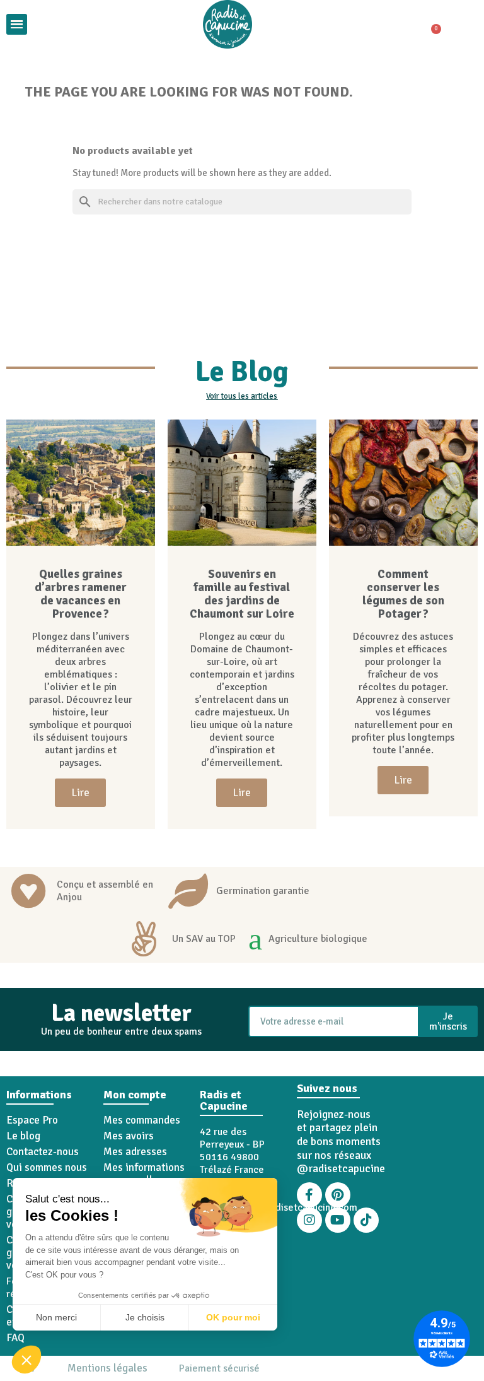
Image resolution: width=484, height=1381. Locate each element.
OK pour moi (233, 1317)
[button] (26, 1359)
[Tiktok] (366, 1220)
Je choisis (144, 1317)
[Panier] (430, 24)
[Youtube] (337, 1220)
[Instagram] (309, 1220)
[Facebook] (309, 1195)
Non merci (56, 1317)
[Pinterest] (337, 1195)
